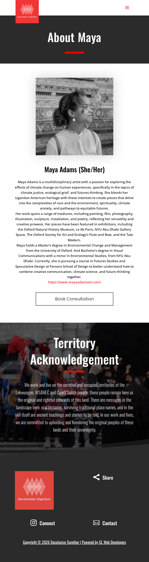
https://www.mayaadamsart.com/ (74, 282)
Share (107, 477)
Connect (47, 523)
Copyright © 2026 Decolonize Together (51, 542)
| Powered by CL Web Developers (103, 542)
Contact (109, 523)
